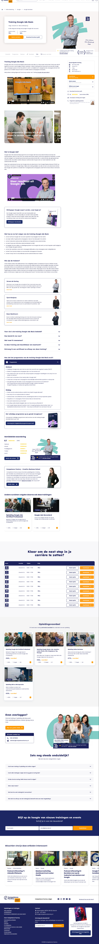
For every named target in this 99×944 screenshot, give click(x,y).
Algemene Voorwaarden (10, 934)
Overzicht (7, 54)
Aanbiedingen (7, 912)
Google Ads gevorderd (43, 72)
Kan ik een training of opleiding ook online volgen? (22, 766)
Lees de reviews (64, 53)
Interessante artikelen (10, 920)
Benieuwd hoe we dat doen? (86, 899)
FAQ (37, 54)
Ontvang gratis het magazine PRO (80, 932)
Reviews (22, 54)
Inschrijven (86, 568)
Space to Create (26, 480)
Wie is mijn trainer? (13, 786)
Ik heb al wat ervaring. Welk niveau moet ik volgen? (22, 779)
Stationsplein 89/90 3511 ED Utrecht (47, 910)
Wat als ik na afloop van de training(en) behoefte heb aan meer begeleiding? (29, 799)
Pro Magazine (7, 925)
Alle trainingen (8, 910)
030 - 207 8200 (41, 912)
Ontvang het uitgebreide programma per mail (20, 423)
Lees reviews (83, 94)
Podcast (6, 923)
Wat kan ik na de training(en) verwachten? (20, 792)
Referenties (7, 928)
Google (19, 9)
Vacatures (7, 930)
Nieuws (6, 922)
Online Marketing (10, 9)
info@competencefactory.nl (45, 914)
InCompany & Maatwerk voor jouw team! (15, 914)
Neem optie (72, 568)
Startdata (31, 54)
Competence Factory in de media (13, 927)
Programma (15, 54)
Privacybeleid (7, 932)
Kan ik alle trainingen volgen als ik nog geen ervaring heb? (24, 773)
